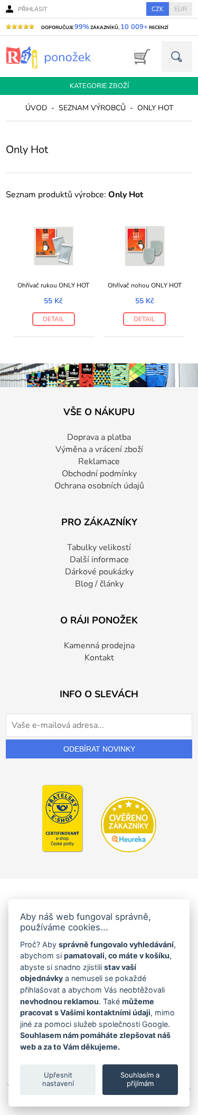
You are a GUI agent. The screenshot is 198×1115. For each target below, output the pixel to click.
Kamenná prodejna (99, 645)
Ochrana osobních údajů (99, 486)
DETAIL (53, 319)
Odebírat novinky (99, 749)
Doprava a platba (99, 437)
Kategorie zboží (99, 86)
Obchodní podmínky (99, 473)
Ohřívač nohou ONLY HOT (145, 285)
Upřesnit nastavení (58, 1079)
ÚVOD (36, 108)
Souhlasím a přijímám (139, 1079)
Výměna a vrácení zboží (99, 449)
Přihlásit (33, 9)
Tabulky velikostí (99, 547)
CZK (158, 9)
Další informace (99, 559)
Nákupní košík (138, 57)
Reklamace (99, 461)
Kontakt (99, 658)
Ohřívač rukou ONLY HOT (53, 285)
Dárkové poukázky (99, 572)
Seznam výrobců (92, 108)
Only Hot (155, 108)
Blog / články (99, 584)
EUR (180, 9)
